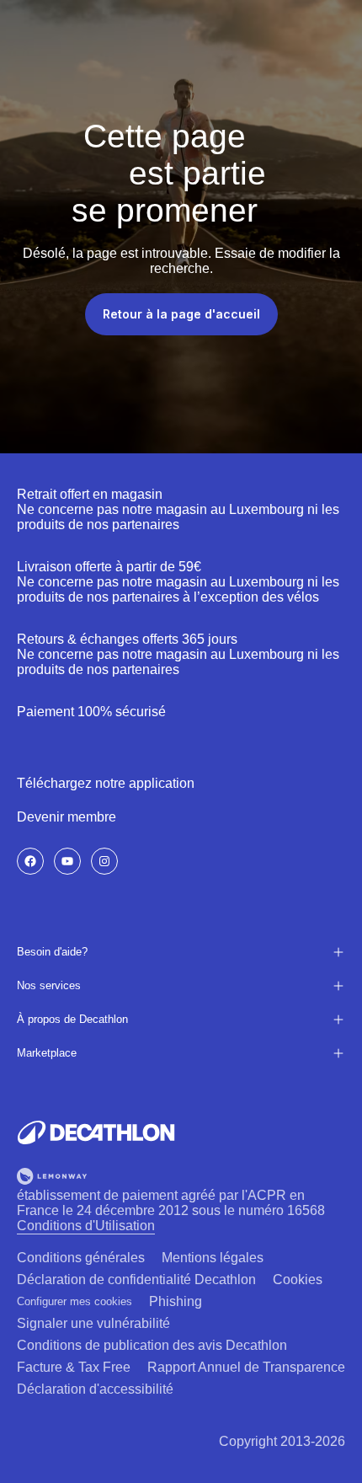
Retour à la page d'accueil (181, 314)
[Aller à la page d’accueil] (96, 1132)
